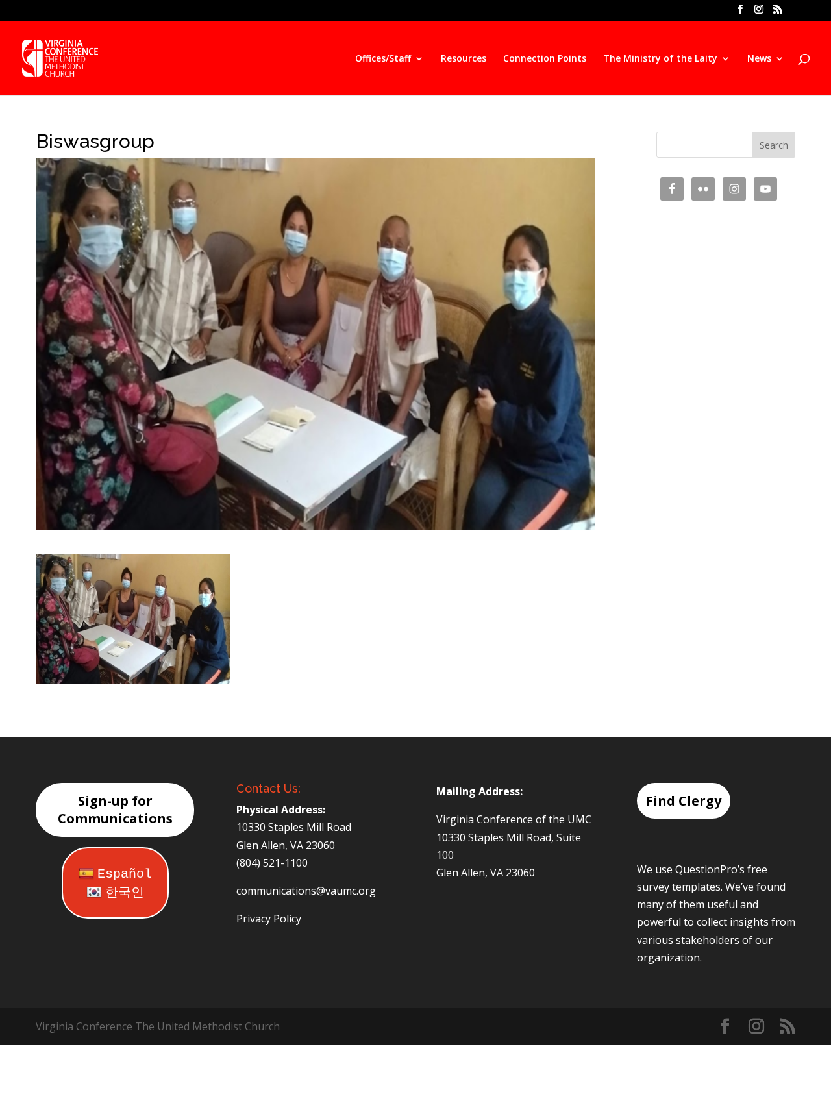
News (759, 59)
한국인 (124, 892)
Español (124, 874)
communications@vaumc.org (306, 891)
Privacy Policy (268, 918)
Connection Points (544, 59)
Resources (463, 59)
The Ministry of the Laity (660, 59)
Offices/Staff (383, 59)
